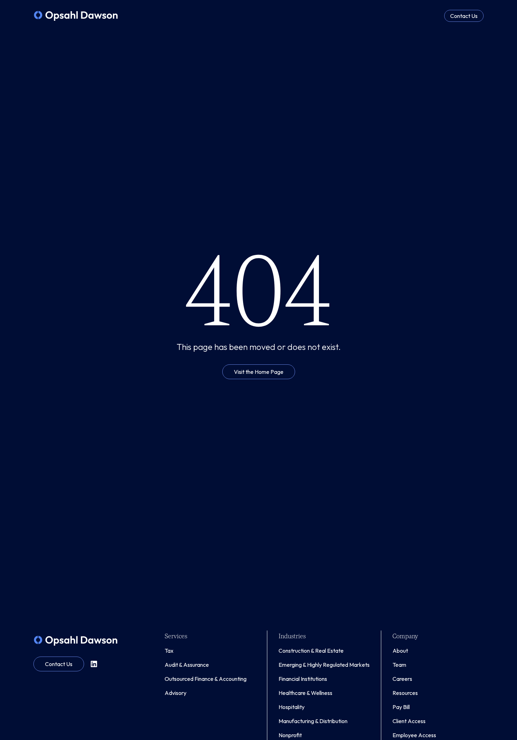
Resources (405, 692)
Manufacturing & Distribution (313, 721)
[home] (75, 16)
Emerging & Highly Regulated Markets (324, 664)
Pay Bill (401, 706)
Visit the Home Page (258, 371)
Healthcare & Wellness (305, 692)
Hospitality (292, 706)
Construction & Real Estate (311, 650)
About (400, 650)
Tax (169, 650)
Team (399, 664)
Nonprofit (290, 735)
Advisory (175, 692)
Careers (402, 678)
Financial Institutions (303, 678)
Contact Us (464, 15)
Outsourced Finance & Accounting (206, 678)
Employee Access (414, 735)
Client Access (409, 721)
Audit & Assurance (187, 664)
